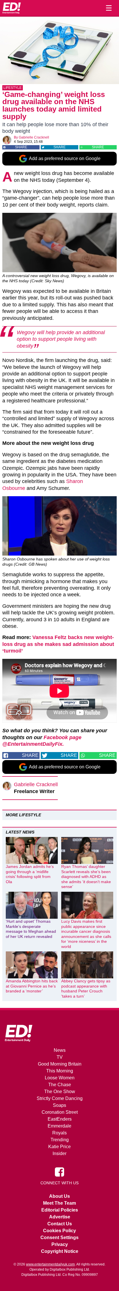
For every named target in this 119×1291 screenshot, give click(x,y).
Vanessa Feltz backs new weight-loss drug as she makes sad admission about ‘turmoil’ (58, 644)
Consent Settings (59, 1237)
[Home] (11, 8)
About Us (59, 1196)
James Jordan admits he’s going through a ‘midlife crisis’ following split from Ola (30, 874)
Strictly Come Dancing (60, 1098)
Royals (59, 1132)
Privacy (59, 1244)
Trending (60, 1139)
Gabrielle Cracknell (34, 137)
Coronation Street (60, 1112)
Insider (59, 1153)
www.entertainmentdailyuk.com (50, 1264)
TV (60, 1057)
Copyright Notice (59, 1251)
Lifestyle (12, 88)
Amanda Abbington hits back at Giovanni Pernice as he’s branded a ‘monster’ (32, 986)
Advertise (59, 1216)
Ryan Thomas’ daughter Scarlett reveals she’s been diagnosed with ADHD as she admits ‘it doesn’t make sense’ (86, 876)
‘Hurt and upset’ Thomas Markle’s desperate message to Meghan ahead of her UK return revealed (31, 929)
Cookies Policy (59, 1230)
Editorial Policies (59, 1210)
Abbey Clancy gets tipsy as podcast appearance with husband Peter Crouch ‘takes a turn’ (85, 988)
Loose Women (60, 1077)
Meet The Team (59, 1203)
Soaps (59, 1105)
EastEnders (60, 1119)
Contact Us (59, 1223)
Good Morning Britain (59, 1064)
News (60, 1050)
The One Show (59, 1091)
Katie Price (59, 1146)
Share (21, 147)
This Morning (59, 1070)
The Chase (59, 1084)
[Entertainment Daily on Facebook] (59, 1171)
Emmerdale (59, 1125)
